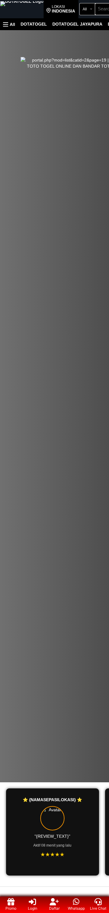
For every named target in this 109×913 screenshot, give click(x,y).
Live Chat (98, 908)
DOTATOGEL (34, 24)
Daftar (54, 908)
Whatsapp (76, 908)
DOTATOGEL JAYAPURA (77, 24)
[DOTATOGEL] (22, 9)
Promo (10, 908)
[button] (61, 9)
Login (32, 908)
